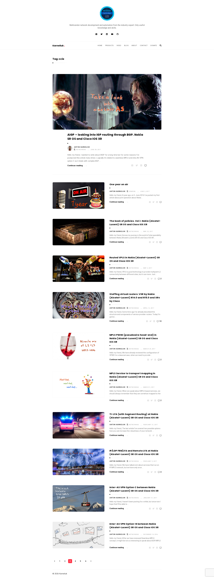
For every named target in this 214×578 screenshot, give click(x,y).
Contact (143, 45)
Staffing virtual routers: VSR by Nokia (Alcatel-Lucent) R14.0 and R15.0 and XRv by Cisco (134, 298)
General (132, 191)
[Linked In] (107, 34)
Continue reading (75, 165)
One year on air (118, 184)
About (134, 45)
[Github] (118, 34)
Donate (153, 45)
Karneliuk (58, 45)
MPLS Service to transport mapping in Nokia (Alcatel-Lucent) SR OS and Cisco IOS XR (133, 377)
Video (119, 45)
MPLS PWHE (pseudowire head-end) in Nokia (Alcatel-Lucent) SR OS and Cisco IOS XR (133, 338)
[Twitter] (102, 34)
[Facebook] (96, 34)
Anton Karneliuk (82, 147)
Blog (126, 45)
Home (100, 45)
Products (109, 45)
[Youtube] (112, 34)
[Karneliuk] (107, 13)
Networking (81, 149)
